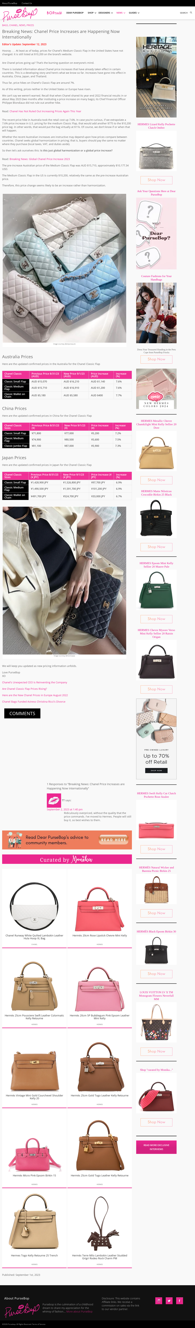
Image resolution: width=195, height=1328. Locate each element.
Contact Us (27, 3)
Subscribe (146, 1323)
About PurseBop (9, 3)
